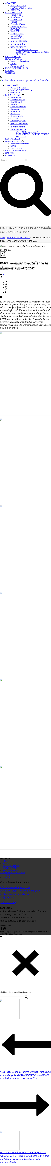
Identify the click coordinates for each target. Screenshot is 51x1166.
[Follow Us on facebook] (1, 929)
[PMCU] (24, 80)
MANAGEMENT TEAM (21, 8)
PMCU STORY (17, 66)
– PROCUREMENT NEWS (12, 873)
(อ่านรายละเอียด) (8, 902)
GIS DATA (15, 10)
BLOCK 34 (21, 54)
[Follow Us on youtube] (4, 929)
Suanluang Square (18, 38)
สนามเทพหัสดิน (17, 44)
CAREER (9, 70)
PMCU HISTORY (18, 5)
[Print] (1, 297)
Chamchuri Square (18, 24)
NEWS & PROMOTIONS (18, 238)
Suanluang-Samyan (18, 26)
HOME (6, 861)
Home (2, 238)
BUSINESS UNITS (13, 12)
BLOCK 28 (15, 29)
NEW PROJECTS (18, 47)
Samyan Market (17, 33)
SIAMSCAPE (16, 19)
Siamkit (13, 22)
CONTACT (10, 73)
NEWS (13, 63)
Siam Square (15, 15)
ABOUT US (10, 3)
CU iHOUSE (16, 36)
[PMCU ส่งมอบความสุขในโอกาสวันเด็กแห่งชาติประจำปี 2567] (0, 244)
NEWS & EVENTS (13, 59)
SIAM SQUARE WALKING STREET (32, 52)
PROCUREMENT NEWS (16, 68)
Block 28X (15, 31)
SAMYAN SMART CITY (27, 49)
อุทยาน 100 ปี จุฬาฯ (19, 41)
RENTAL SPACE (13, 56)
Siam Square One (17, 17)
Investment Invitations (19, 61)
